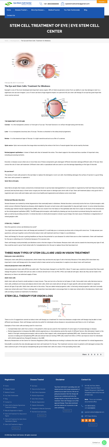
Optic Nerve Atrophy (38, 399)
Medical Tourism (54, 10)
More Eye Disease (37, 10)
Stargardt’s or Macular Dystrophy (41, 408)
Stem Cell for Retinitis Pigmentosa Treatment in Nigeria (15, 406)
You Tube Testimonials (72, 10)
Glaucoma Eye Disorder (38, 389)
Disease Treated (20, 10)
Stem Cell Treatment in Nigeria (14, 424)
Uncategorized (14, 41)
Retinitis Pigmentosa (38, 395)
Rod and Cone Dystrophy (39, 412)
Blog (85, 10)
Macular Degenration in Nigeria (13, 410)
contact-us (11, 15)
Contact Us (8, 402)
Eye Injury (34, 386)
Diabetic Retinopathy (38, 405)
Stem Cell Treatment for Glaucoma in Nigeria (16, 415)
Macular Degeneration (38, 402)
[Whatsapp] (104, 442)
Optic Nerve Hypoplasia (38, 392)
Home (9, 10)
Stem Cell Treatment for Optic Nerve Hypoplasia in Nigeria (15, 420)
